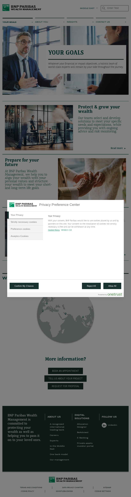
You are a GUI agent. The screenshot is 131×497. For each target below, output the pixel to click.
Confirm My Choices (24, 286)
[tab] (25, 215)
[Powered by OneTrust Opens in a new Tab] (110, 295)
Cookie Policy (54, 230)
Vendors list (66, 230)
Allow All (112, 286)
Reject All (91, 286)
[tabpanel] (84, 224)
